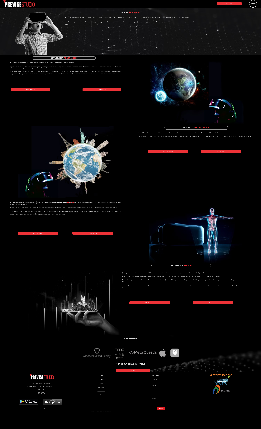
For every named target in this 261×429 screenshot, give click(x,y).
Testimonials (101, 391)
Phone (154, 385)
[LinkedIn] (42, 393)
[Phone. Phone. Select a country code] (154, 388)
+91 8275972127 (46, 383)
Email (154, 392)
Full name (154, 379)
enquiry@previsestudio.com (34, 386)
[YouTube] (44, 393)
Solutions (101, 379)
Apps (101, 383)
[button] (52, 401)
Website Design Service (95, 411)
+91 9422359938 (37, 383)
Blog (101, 395)
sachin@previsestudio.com (49, 386)
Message (154, 398)
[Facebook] (39, 393)
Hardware (101, 387)
